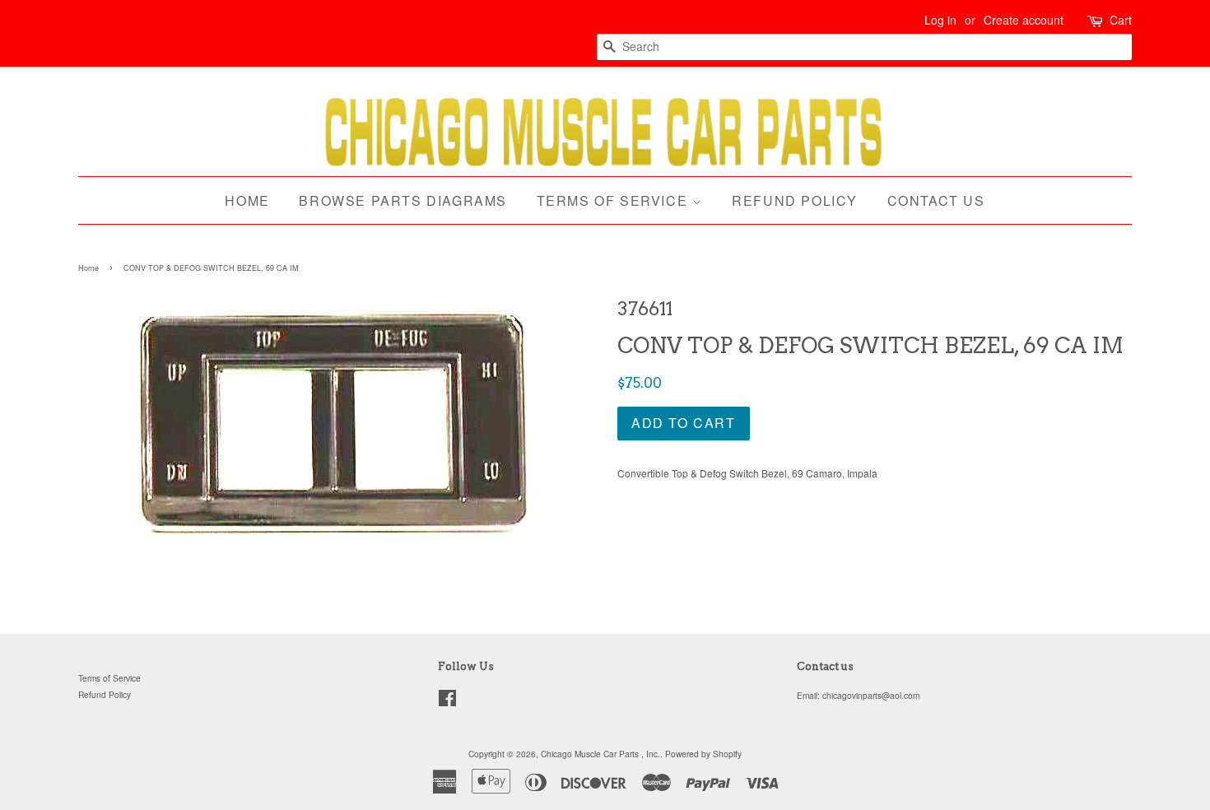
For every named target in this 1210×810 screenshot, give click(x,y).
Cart (1121, 20)
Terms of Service (614, 200)
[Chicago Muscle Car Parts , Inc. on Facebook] (447, 702)
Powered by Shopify (703, 753)
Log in (940, 20)
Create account (1023, 20)
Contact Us (936, 200)
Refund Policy (795, 200)
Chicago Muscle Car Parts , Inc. (600, 753)
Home (247, 200)
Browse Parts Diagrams (403, 200)
